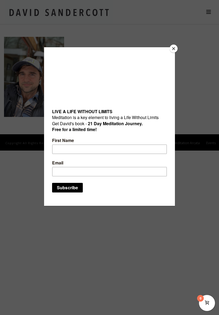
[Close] (174, 49)
